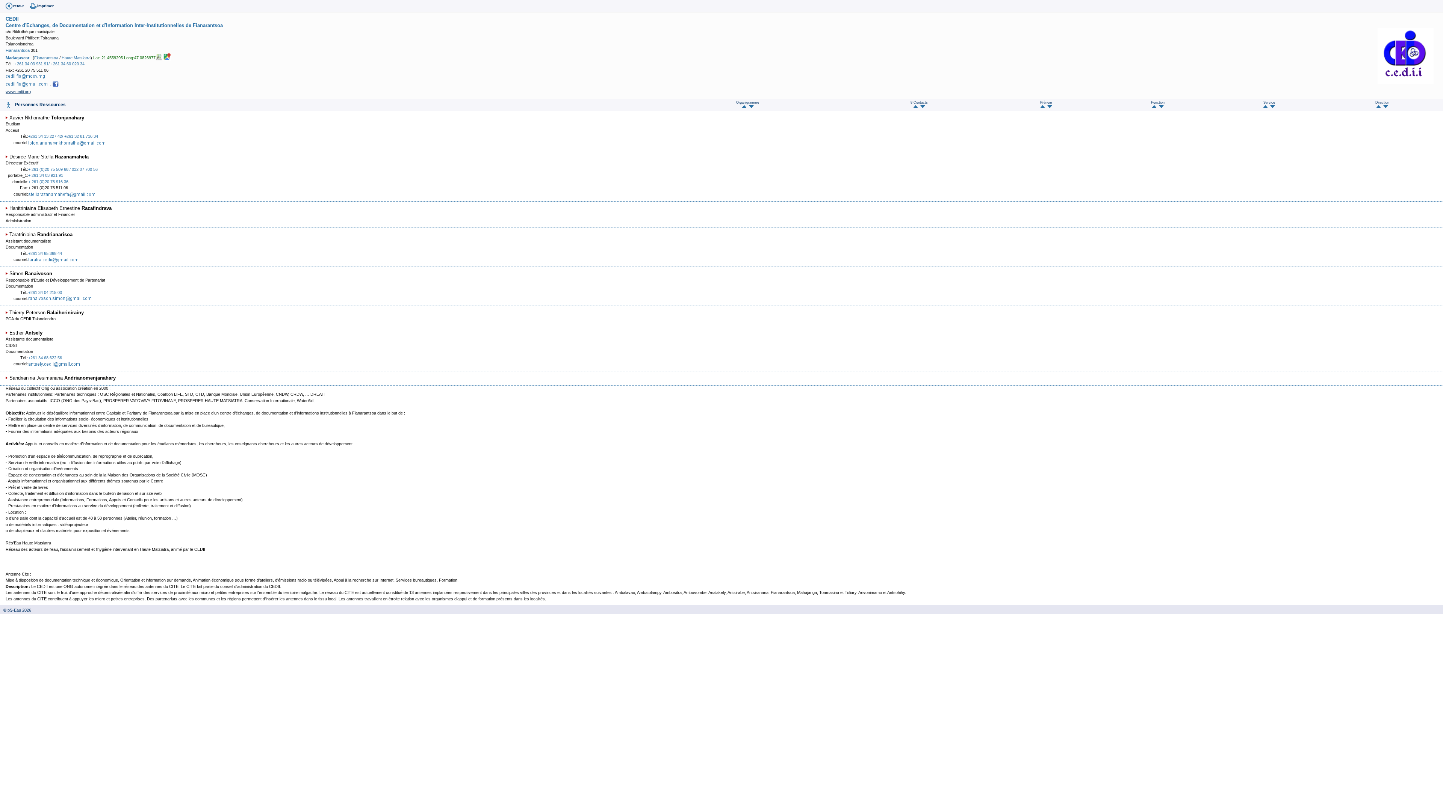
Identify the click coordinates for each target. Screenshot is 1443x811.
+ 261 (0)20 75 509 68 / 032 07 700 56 (63, 169)
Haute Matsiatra (76, 58)
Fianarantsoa (18, 50)
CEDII (12, 19)
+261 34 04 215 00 (45, 292)
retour (18, 6)
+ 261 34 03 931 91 (45, 175)
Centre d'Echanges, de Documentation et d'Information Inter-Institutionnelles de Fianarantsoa (114, 25)
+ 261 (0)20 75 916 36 (48, 181)
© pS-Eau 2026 (15, 610)
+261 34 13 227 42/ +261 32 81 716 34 (63, 136)
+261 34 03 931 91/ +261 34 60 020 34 (50, 64)
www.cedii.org (18, 91)
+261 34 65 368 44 (45, 253)
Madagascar (17, 58)
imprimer (45, 6)
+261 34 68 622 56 (45, 358)
